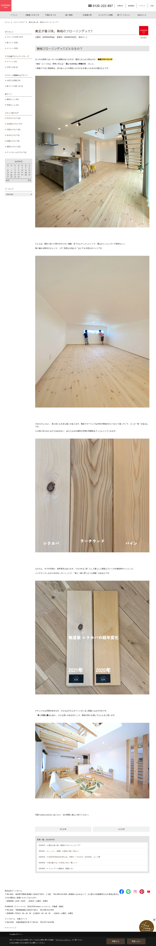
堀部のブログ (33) (13, 147)
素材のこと (83, 37)
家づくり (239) (12, 43)
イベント (142, 6)
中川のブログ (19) (13, 118)
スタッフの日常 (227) (15, 37)
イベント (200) (12, 48)
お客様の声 (87, 15)
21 (11, 175)
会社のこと (142, 15)
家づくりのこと (123, 15)
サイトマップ (11, 928)
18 (26, 172)
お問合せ (120, 6)
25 (26, 175)
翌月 (29, 180)
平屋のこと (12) (13, 105)
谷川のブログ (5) (13, 135)
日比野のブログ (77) (14, 124)
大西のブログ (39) (13, 129)
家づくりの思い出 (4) (15, 86)
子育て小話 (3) (12, 67)
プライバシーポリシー (63, 940)
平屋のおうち (50, 15)
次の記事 (121, 829)
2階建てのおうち (32, 15)
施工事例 (69, 15)
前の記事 (63, 829)
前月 (7, 180)
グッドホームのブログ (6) (16, 152)
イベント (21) (12, 61)
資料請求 (131, 6)
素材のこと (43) (13, 99)
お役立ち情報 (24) (13, 80)
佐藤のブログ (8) (13, 141)
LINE (152, 6)
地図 (49, 894)
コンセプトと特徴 (105, 15)
